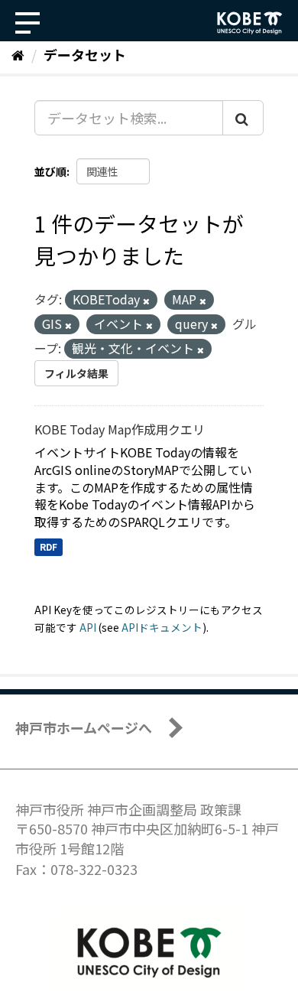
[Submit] (243, 117)
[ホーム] (17, 54)
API (87, 627)
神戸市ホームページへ (83, 727)
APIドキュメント (161, 627)
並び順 (50, 171)
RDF (48, 546)
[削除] (146, 300)
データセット (85, 54)
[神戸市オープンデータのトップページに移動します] (250, 22)
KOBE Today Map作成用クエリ (119, 429)
